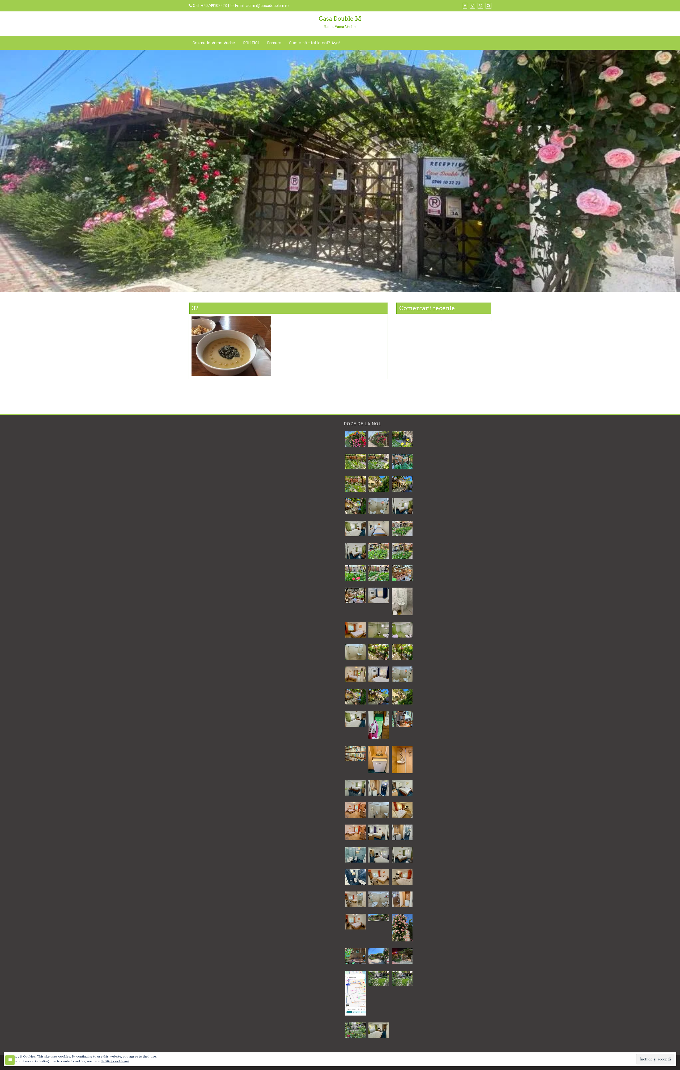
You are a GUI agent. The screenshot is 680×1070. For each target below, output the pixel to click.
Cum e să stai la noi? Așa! (314, 43)
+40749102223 (214, 5)
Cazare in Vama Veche (214, 43)
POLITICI (251, 43)
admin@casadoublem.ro (267, 5)
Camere (274, 43)
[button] (355, 439)
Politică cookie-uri (115, 1061)
